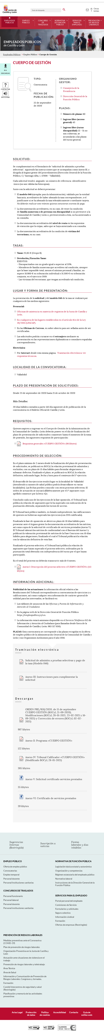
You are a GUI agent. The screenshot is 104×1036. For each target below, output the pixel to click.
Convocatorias (10, 870)
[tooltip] (87, 9)
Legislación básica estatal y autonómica (73, 866)
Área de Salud (9, 972)
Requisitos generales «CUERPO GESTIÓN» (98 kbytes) (49, 443)
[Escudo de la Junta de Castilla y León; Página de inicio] (10, 12)
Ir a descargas (5, 71)
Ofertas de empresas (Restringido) (71, 925)
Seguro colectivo (63, 913)
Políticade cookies (45, 1013)
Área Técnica (9, 968)
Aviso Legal (17, 1012)
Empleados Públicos (9, 22)
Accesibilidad (59, 1012)
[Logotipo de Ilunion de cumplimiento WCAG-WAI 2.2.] (67, 1030)
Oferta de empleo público (15, 866)
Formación (60, 921)
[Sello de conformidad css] (34, 1029)
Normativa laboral (63, 878)
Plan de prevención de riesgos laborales (21, 947)
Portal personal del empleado (68, 901)
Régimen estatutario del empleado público (74, 874)
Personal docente (11, 878)
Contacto (73, 1012)
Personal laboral (11, 900)
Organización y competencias (68, 870)
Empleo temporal (11, 874)
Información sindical (64, 917)
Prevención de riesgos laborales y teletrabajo (24, 964)
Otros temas (96, 9)
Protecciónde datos (31, 1013)
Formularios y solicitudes (66, 909)
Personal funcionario (13, 896)
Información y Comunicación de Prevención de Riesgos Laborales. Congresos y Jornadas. (24, 977)
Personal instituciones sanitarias (18, 908)
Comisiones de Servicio (66, 905)
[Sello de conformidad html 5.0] (49, 1029)
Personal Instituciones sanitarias (18, 882)
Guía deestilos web (86, 1013)
